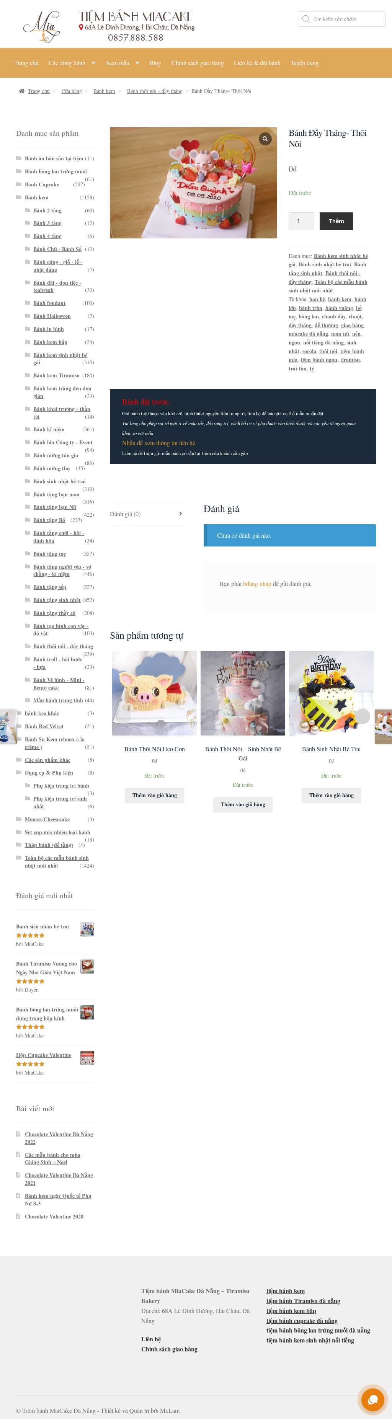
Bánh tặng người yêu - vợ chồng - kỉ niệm (62, 570)
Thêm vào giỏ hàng (154, 795)
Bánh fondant (49, 303)
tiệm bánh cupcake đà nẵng (302, 1320)
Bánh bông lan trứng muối (56, 171)
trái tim (298, 368)
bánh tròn (310, 308)
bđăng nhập (257, 583)
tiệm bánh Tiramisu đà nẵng (303, 1300)
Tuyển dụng (305, 63)
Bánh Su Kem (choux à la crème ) (55, 743)
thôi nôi (328, 351)
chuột (355, 316)
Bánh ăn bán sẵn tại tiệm (54, 158)
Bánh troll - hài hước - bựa (57, 663)
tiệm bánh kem (285, 1290)
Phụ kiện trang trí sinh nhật (60, 802)
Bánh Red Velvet (44, 726)
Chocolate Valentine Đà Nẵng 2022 (59, 1138)
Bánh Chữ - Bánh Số (57, 249)
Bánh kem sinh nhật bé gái (60, 359)
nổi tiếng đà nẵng (323, 342)
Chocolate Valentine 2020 (54, 1216)
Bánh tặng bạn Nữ (54, 507)
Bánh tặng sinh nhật (57, 600)
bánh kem (339, 299)
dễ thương (326, 325)
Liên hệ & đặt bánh (257, 63)
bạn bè (317, 299)
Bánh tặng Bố (49, 520)
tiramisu (350, 360)
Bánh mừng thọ (51, 468)
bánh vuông (339, 308)
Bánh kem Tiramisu (56, 375)
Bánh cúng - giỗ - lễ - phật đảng (57, 266)
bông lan (309, 316)
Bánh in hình (48, 329)
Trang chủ (26, 63)
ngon (294, 342)
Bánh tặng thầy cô (54, 613)
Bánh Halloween (52, 316)
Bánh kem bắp (50, 342)
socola (309, 351)
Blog (155, 63)
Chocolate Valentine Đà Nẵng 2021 (59, 1179)
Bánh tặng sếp (49, 587)
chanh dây (334, 316)
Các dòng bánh (67, 63)
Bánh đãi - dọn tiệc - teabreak (57, 286)
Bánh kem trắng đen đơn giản (62, 392)
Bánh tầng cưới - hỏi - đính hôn (58, 537)
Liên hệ (151, 1338)
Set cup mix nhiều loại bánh (57, 832)
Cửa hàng (72, 91)
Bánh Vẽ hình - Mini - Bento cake (59, 684)
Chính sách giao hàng (198, 63)
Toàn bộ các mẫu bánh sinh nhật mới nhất (328, 286)
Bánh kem (104, 91)
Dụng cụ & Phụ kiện (49, 772)
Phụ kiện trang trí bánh (61, 785)
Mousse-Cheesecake (47, 819)
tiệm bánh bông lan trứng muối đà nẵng (318, 1330)
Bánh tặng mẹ (49, 554)
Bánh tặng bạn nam (56, 494)
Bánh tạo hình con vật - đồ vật (60, 630)
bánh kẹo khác (42, 713)
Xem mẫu (117, 63)
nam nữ (340, 333)
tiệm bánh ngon (319, 360)
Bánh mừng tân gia (55, 455)
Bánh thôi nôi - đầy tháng (155, 91)
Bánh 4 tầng (47, 236)
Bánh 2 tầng (47, 210)
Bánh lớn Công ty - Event (63, 442)
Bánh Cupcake (42, 184)
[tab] (149, 514)
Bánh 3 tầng (47, 223)
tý (312, 368)
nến (356, 333)
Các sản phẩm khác (47, 760)
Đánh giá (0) (125, 514)
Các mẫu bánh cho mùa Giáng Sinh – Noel (52, 1158)
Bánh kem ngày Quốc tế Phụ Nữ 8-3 (58, 1199)
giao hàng (352, 325)
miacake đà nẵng (308, 333)
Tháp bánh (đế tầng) (49, 845)
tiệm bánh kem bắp (291, 1310)
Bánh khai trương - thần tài (61, 413)
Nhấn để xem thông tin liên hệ (158, 443)
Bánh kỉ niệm (49, 429)
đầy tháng (300, 325)
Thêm (336, 221)
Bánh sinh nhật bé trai (325, 264)
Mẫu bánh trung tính (58, 700)
